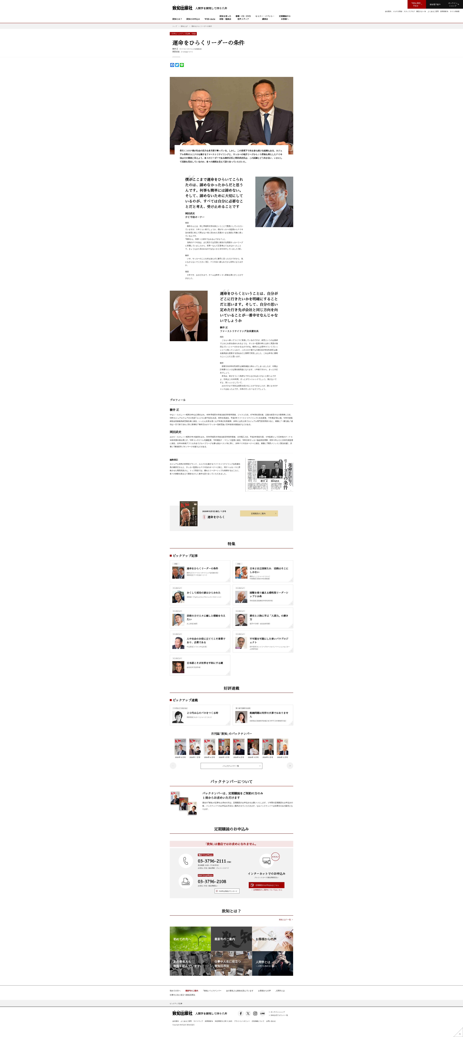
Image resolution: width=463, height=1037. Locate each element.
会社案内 (175, 1021)
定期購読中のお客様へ (285, 17)
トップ (174, 26)
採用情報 (208, 1021)
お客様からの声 (264, 991)
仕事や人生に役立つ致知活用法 (182, 995)
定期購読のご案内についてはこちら (267, 889)
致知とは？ (177, 19)
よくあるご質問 (186, 1021)
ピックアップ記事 (176, 1003)
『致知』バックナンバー (212, 991)
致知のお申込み (193, 19)
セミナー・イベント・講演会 (265, 17)
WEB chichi (209, 19)
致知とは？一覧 (285, 919)
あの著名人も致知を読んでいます (239, 991)
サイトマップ (198, 1021)
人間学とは (280, 991)
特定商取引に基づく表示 (223, 1021)
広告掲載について (258, 1021)
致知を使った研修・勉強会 (225, 17)
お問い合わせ (271, 1021)
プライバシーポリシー (242, 1021)
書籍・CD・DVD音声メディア (243, 17)
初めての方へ (175, 991)
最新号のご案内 (191, 991)
